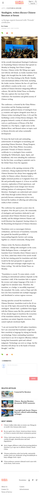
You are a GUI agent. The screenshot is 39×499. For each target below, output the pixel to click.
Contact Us (5, 489)
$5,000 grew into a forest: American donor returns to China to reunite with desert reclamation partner (20, 432)
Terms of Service (6, 492)
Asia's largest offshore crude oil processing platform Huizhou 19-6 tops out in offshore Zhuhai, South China (20, 447)
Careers (22, 487)
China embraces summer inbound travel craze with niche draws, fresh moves (20, 462)
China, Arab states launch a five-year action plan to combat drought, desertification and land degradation (20, 439)
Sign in (31, 1)
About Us (4, 487)
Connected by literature (22, 392)
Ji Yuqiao (5, 26)
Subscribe (33, 3)
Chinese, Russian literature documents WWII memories (24, 402)
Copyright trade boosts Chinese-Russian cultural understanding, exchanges (25, 412)
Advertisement (24, 489)
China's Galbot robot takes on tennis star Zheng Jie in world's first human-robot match (20, 426)
